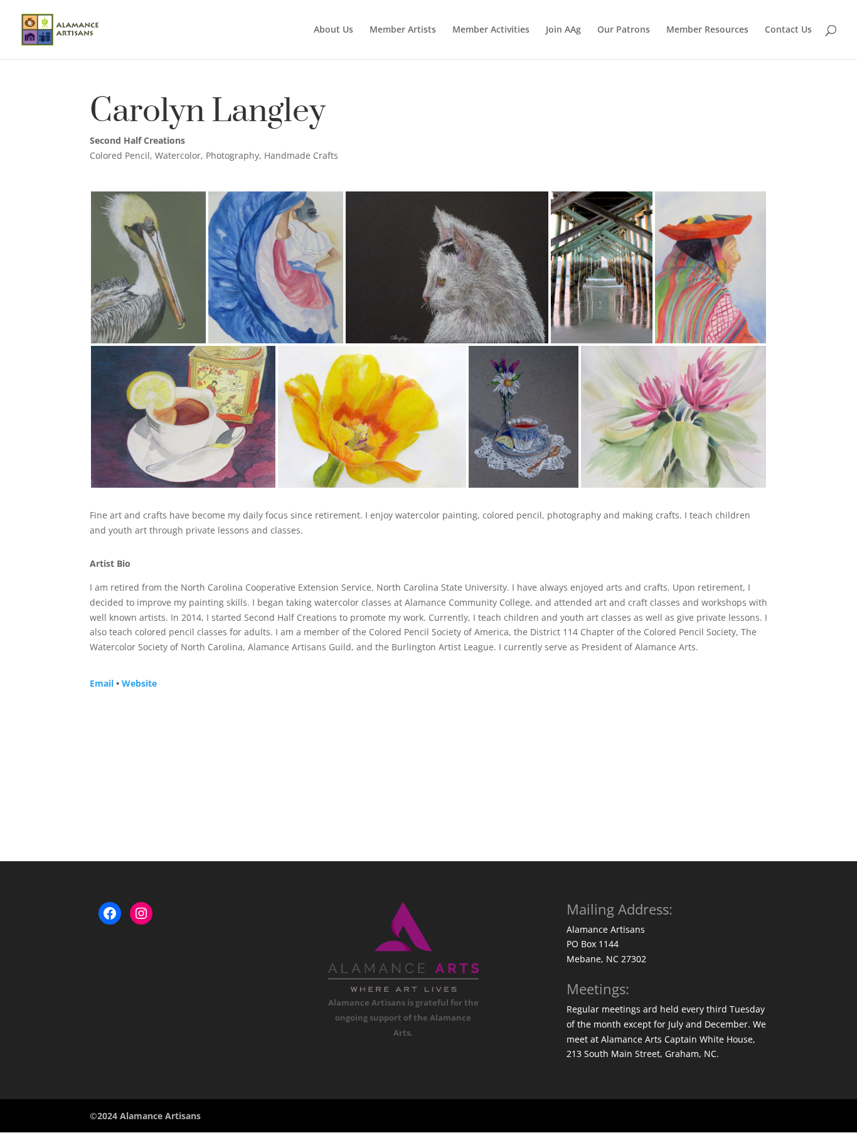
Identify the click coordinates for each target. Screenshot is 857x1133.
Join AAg (563, 30)
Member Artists (403, 30)
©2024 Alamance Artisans (145, 1116)
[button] (148, 267)
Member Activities (491, 30)
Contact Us (788, 30)
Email (102, 683)
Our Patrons (623, 30)
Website (139, 683)
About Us (333, 30)
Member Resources (707, 30)
